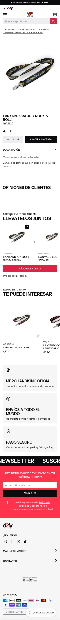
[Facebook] (12, 541)
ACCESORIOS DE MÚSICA (37, 29)
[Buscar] (53, 21)
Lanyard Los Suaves (16, 347)
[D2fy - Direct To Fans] (30, 525)
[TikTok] (25, 541)
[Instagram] (5, 541)
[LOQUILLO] (30, 14)
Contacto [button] (10, 561)
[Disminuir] (8, 139)
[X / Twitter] (18, 541)
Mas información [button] (14, 551)
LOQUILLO (8, 123)
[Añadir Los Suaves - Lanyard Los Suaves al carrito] (38, 336)
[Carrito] (55, 15)
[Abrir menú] (5, 15)
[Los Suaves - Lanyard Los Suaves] (22, 320)
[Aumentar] (18, 139)
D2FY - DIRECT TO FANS (13, 29)
